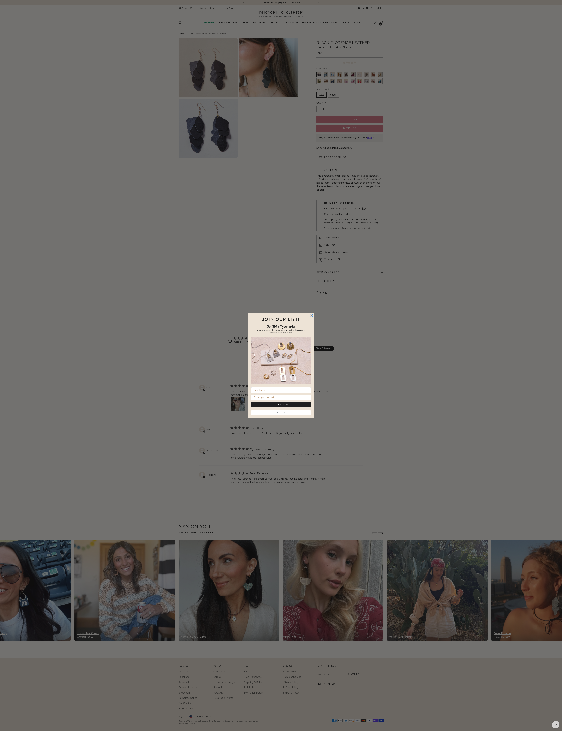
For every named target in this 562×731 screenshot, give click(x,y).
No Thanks (281, 412)
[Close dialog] (311, 315)
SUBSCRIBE (281, 404)
